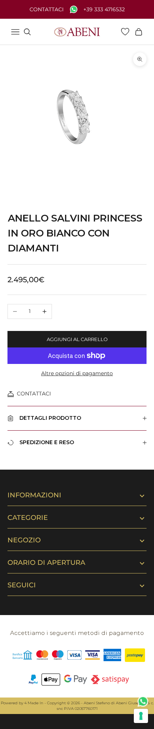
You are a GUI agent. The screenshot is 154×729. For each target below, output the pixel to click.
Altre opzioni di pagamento (77, 373)
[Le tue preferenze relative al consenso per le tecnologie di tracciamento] (141, 716)
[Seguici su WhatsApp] (143, 701)
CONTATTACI (34, 393)
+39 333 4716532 (104, 9)
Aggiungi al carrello (77, 339)
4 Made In (33, 703)
